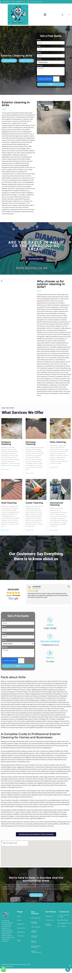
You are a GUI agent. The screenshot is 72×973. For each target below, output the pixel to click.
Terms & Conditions (48, 924)
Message (39, 65)
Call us (50, 624)
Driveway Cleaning (34, 922)
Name (39, 40)
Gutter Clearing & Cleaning (36, 946)
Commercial (21, 928)
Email (38, 46)
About (19, 920)
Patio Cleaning (35, 927)
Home (19, 916)
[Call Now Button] (67, 969)
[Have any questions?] (50, 636)
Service (39, 59)
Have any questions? (50, 641)
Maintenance (21, 932)
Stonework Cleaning (34, 936)
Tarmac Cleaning (34, 941)
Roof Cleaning (35, 918)
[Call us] (50, 620)
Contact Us (20, 936)
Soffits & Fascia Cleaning (36, 951)
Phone (39, 53)
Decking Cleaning (34, 931)
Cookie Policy (49, 916)
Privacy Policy (49, 920)
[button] (45, 14)
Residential (20, 924)
